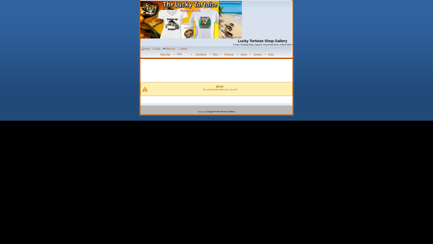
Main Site (165, 54)
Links (271, 54)
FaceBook (201, 54)
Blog (215, 54)
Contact (258, 54)
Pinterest (229, 54)
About (244, 54)
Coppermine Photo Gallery (221, 111)
